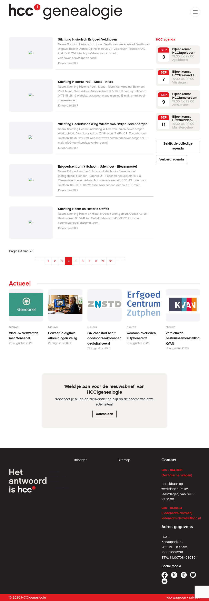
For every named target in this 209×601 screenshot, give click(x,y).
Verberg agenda (171, 159)
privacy (194, 597)
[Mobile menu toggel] (195, 12)
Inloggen (80, 460)
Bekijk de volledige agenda (177, 146)
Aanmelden (104, 414)
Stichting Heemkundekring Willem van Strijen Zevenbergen (102, 124)
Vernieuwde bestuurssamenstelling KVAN (183, 338)
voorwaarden (176, 597)
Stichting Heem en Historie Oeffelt (83, 209)
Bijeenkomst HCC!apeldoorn (183, 51)
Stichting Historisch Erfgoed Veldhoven (87, 39)
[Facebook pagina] (164, 575)
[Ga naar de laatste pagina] (122, 258)
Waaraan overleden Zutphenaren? (141, 335)
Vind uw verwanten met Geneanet (23, 335)
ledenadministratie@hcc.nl (181, 518)
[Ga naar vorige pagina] (42, 258)
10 (110, 261)
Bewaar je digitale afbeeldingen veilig (62, 335)
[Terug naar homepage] (66, 12)
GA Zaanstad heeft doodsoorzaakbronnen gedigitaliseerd (104, 338)
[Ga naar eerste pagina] (37, 258)
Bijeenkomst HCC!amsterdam (184, 96)
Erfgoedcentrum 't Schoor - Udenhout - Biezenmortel (97, 166)
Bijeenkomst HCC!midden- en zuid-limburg (184, 120)
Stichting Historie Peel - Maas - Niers (85, 82)
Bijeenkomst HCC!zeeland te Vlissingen (184, 75)
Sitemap (124, 460)
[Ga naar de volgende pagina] (117, 258)
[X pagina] (174, 575)
